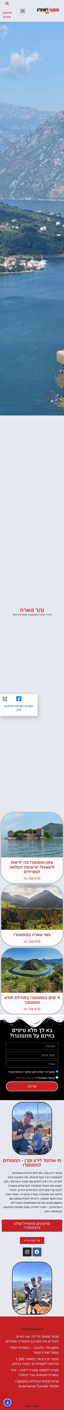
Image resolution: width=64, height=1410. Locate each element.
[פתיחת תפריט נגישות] (7, 1402)
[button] (22, 10)
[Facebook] (37, 1252)
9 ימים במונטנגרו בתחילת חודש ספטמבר (32, 1000)
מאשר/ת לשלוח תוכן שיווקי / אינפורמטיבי (31, 1072)
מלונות (8, 13)
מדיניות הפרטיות (25, 1078)
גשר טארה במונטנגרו (32, 934)
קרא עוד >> (32, 878)
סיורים (7, 17)
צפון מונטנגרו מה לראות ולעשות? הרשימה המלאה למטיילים (32, 867)
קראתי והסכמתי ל (35, 1078)
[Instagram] (27, 1252)
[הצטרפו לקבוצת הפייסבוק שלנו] (19, 699)
